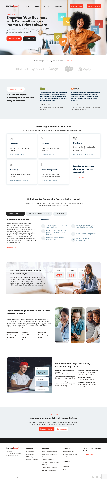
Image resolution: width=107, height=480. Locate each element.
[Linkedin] (97, 477)
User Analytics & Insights (49, 470)
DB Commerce (30, 451)
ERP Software (46, 465)
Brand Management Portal (49, 451)
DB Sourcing (29, 457)
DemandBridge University (70, 454)
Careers (65, 469)
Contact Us (66, 467)
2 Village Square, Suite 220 (13, 453)
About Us (65, 464)
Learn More (69, 61)
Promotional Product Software (50, 462)
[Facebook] (93, 477)
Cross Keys (9, 451)
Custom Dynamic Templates (49, 467)
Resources (47, 6)
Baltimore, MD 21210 (12, 455)
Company (58, 6)
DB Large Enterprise (32, 459)
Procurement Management (49, 457)
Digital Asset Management (49, 454)
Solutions (36, 6)
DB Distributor (30, 454)
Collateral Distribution (48, 459)
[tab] (15, 214)
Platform (26, 6)
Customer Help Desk (68, 451)
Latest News (66, 457)
